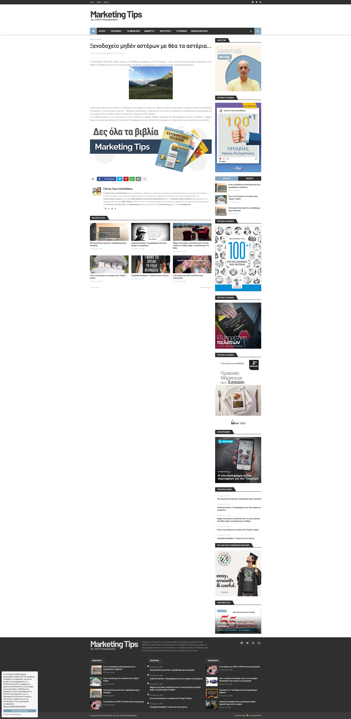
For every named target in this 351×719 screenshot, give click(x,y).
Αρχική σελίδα (95, 39)
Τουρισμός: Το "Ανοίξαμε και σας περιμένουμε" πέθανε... (238, 691)
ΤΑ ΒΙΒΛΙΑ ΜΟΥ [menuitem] (133, 31)
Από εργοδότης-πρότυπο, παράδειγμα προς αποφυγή (108, 244)
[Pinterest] (126, 179)
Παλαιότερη (205, 287)
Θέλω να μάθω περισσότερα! (14, 706)
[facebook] (105, 209)
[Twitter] (120, 179)
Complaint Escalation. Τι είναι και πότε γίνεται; (150, 275)
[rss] (115, 209)
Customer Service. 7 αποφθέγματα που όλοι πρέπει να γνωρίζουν (149, 244)
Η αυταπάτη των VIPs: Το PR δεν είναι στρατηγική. (188, 276)
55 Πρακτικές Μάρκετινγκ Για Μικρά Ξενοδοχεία (235, 624)
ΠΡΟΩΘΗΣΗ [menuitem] (116, 31)
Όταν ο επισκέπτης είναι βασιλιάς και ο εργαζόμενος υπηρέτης (244, 186)
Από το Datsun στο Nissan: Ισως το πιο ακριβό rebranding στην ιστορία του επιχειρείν (238, 679)
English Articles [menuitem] (199, 31)
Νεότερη (95, 287)
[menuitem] (93, 31)
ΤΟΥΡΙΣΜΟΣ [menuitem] (181, 31)
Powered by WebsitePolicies (12, 714)
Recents (249, 178)
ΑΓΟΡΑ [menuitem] (102, 31)
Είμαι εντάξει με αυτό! (20, 711)
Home (92, 2)
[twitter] (112, 209)
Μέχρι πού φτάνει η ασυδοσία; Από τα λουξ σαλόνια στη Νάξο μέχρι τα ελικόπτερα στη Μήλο (191, 245)
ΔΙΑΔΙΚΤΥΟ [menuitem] (149, 31)
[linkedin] (109, 209)
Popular (226, 178)
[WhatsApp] (132, 179)
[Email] (138, 179)
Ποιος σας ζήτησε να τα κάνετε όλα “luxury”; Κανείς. (108, 276)
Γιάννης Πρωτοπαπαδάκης (118, 188)
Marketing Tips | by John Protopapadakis (120, 715)
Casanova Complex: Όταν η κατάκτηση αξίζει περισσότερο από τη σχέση (237, 703)
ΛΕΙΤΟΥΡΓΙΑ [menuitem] (165, 31)
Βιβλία (106, 2)
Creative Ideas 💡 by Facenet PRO (248, 715)
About (99, 2)
